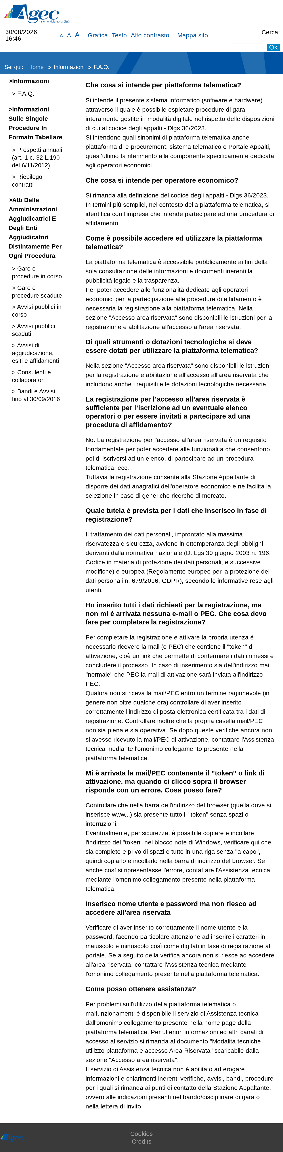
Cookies (141, 1133)
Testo (119, 35)
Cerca (270, 32)
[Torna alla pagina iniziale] (36, 13)
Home (36, 67)
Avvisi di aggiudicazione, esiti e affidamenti (35, 353)
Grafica (98, 35)
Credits (141, 1141)
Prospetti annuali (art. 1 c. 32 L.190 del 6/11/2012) (37, 157)
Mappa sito (192, 35)
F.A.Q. (24, 93)
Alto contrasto (150, 35)
